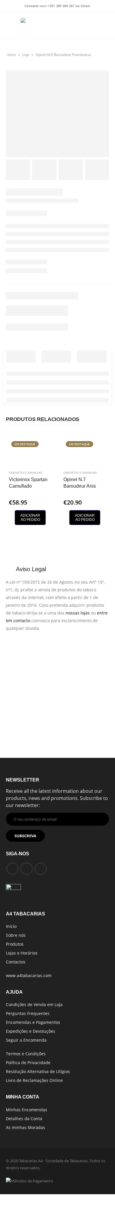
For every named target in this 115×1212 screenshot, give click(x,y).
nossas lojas (78, 613)
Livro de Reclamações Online (34, 1080)
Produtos (15, 944)
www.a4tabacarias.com (29, 975)
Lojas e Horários (21, 953)
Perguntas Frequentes (28, 1013)
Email (85, 6)
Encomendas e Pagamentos (33, 1022)
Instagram (26, 869)
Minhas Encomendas (26, 1109)
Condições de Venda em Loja (34, 1004)
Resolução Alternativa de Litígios (38, 1071)
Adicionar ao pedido (30, 517)
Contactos (15, 962)
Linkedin (41, 869)
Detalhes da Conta (24, 1118)
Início (11, 54)
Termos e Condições (26, 1053)
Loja (25, 54)
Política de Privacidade (28, 1062)
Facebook (12, 869)
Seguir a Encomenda (26, 1040)
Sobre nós (16, 935)
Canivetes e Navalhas (25, 472)
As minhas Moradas (25, 1127)
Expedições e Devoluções (30, 1031)
